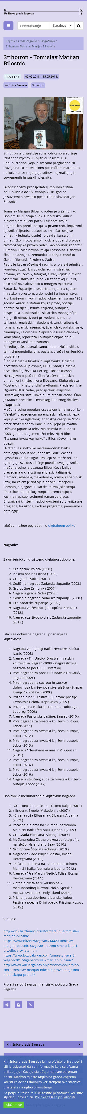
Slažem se (14, 1104)
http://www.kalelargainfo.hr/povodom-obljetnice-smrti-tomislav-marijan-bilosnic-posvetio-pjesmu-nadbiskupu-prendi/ (41, 970)
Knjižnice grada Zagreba (21, 41)
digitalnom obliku (61, 525)
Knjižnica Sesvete (16, 85)
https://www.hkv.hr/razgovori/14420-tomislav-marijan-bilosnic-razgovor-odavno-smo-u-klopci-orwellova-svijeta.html (40, 946)
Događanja (48, 41)
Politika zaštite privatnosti (55, 1097)
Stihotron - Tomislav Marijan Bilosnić (29, 46)
